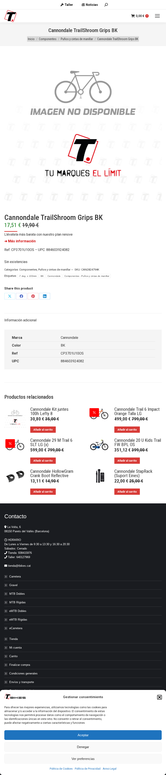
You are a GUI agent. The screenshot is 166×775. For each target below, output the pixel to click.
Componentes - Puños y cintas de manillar (86, 276)
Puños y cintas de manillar (54, 269)
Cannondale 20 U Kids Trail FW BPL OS (137, 442)
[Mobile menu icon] (157, 16)
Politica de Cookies (61, 768)
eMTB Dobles (17, 611)
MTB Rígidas (17, 602)
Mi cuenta (15, 647)
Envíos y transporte (21, 682)
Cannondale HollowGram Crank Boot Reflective (51, 473)
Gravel (13, 585)
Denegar (83, 747)
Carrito (13, 656)
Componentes (28, 269)
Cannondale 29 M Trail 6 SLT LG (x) (51, 442)
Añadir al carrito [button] (43, 429)
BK (42, 276)
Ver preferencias (83, 759)
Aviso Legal (110, 768)
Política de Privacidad (88, 768)
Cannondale (54, 276)
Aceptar (83, 735)
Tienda (13, 639)
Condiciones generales (23, 673)
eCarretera (15, 628)
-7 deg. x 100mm (28, 276)
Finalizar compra (19, 664)
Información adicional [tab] (20, 320)
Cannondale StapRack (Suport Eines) (133, 473)
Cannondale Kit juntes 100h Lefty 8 (49, 411)
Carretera (15, 576)
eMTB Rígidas (18, 619)
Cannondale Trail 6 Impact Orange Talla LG (137, 411)
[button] (159, 697)
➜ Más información (20, 241)
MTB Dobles (17, 593)
